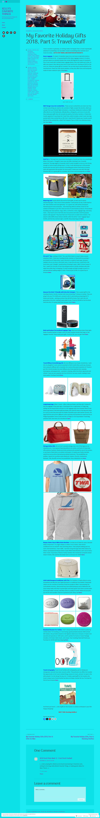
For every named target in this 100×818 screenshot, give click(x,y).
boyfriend (30, 51)
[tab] (3, 2)
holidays (33, 58)
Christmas (30, 54)
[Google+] (11, 33)
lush (36, 81)
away (29, 70)
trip (29, 64)
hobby (29, 58)
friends (37, 55)
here (65, 70)
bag (32, 70)
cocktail (35, 74)
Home (3, 22)
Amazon (34, 67)
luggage (37, 80)
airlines (30, 50)
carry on (33, 71)
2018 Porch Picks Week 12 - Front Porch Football (56, 758)
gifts (29, 57)
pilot (36, 86)
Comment (81, 799)
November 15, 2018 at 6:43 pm (47, 760)
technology (31, 62)
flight (36, 76)
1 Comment (30, 99)
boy (38, 50)
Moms (29, 60)
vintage (35, 94)
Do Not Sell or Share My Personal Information (53, 811)
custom (30, 76)
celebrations (31, 52)
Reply (41, 774)
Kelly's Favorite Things (7, 11)
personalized (31, 86)
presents (30, 87)
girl (32, 57)
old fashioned (34, 84)
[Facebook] (7, 33)
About (3, 25)
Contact (4, 27)
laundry (33, 78)
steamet (35, 90)
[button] (64, 151)
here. (50, 122)
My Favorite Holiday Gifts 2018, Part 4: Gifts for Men (39, 737)
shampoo (30, 88)
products (34, 61)
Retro (34, 87)
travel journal (35, 93)
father (29, 55)
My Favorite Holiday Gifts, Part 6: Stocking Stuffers (82, 737)
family (35, 54)
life (37, 58)
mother (33, 60)
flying (33, 55)
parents (30, 61)
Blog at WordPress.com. (34, 811)
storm (29, 91)
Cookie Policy (25, 815)
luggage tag (31, 81)
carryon (30, 73)
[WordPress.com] (3, 36)
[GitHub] (14, 33)
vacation (32, 64)
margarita (30, 83)
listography (31, 80)
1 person (45, 771)
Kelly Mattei (40, 31)
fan (33, 76)
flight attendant (32, 77)
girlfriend (36, 57)
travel (36, 62)
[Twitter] (3, 33)
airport (34, 50)
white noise (31, 96)
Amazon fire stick (32, 68)
